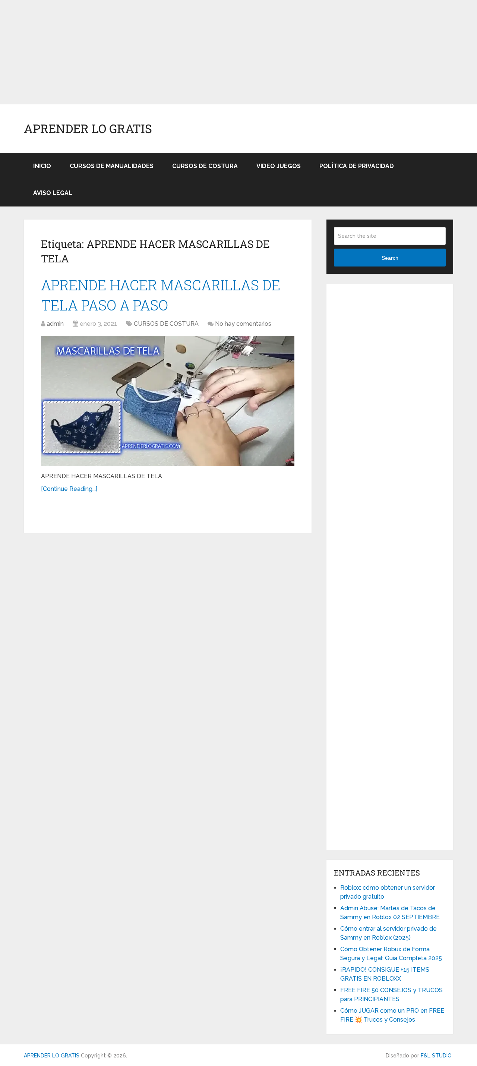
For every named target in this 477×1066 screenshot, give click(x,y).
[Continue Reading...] (69, 488)
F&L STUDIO (436, 1056)
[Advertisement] (223, 52)
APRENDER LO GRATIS (88, 129)
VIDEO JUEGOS (278, 166)
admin (55, 323)
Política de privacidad (356, 166)
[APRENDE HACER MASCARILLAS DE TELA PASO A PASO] (167, 401)
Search (390, 258)
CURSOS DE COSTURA (205, 166)
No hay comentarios (243, 323)
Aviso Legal (52, 192)
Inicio (42, 166)
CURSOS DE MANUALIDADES (112, 166)
